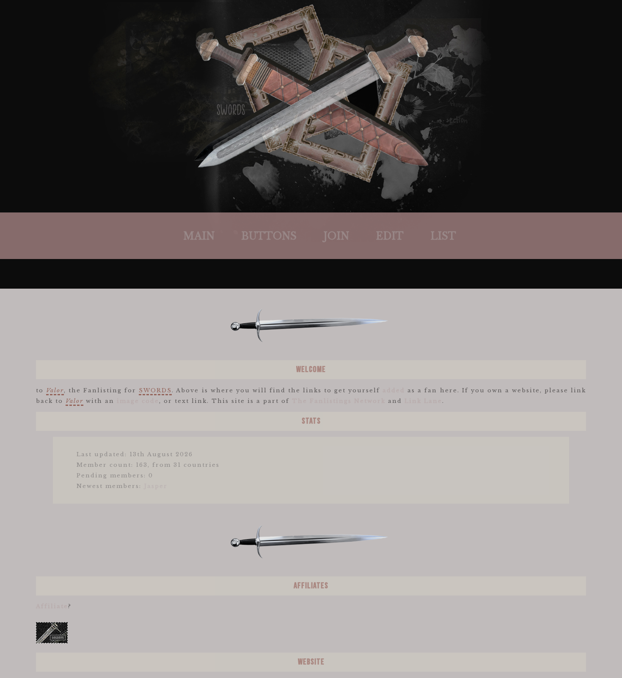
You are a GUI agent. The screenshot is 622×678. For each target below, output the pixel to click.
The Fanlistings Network (338, 401)
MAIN (199, 236)
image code (138, 401)
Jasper (156, 486)
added (394, 390)
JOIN (336, 236)
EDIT (390, 236)
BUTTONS (269, 236)
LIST (443, 236)
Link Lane (423, 401)
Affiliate (52, 606)
